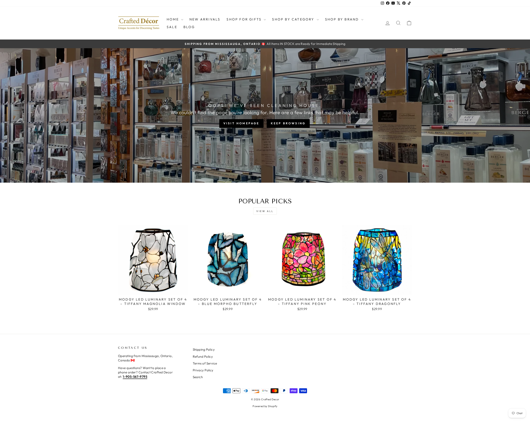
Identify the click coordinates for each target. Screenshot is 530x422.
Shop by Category (294, 19)
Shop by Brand (342, 19)
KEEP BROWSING (288, 123)
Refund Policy (203, 356)
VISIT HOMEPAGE (241, 123)
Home (173, 19)
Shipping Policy (204, 349)
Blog (189, 27)
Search (198, 377)
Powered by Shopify (265, 406)
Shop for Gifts (244, 19)
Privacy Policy (203, 370)
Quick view (153, 290)
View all (265, 211)
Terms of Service (205, 363)
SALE (172, 27)
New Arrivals (204, 19)
